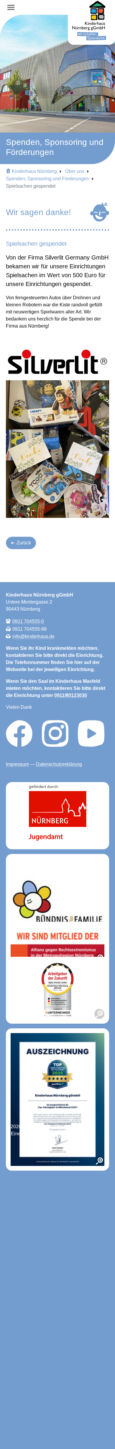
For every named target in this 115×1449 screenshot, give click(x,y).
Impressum (17, 764)
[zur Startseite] (91, 23)
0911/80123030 (70, 695)
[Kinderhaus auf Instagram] (55, 733)
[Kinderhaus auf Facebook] (19, 733)
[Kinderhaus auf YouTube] (91, 733)
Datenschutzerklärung (59, 764)
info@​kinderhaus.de (33, 636)
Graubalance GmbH (72, 1133)
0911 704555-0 (28, 621)
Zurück (23, 542)
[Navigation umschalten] (11, 7)
